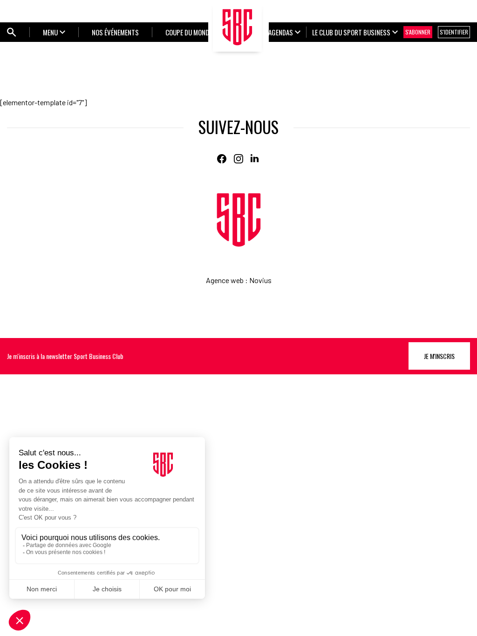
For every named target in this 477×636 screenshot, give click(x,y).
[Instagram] (238, 158)
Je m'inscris (439, 356)
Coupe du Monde (188, 32)
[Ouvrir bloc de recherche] (11, 32)
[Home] (239, 220)
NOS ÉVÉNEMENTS (115, 32)
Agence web (225, 280)
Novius (260, 280)
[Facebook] (221, 158)
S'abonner (417, 32)
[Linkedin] (255, 158)
